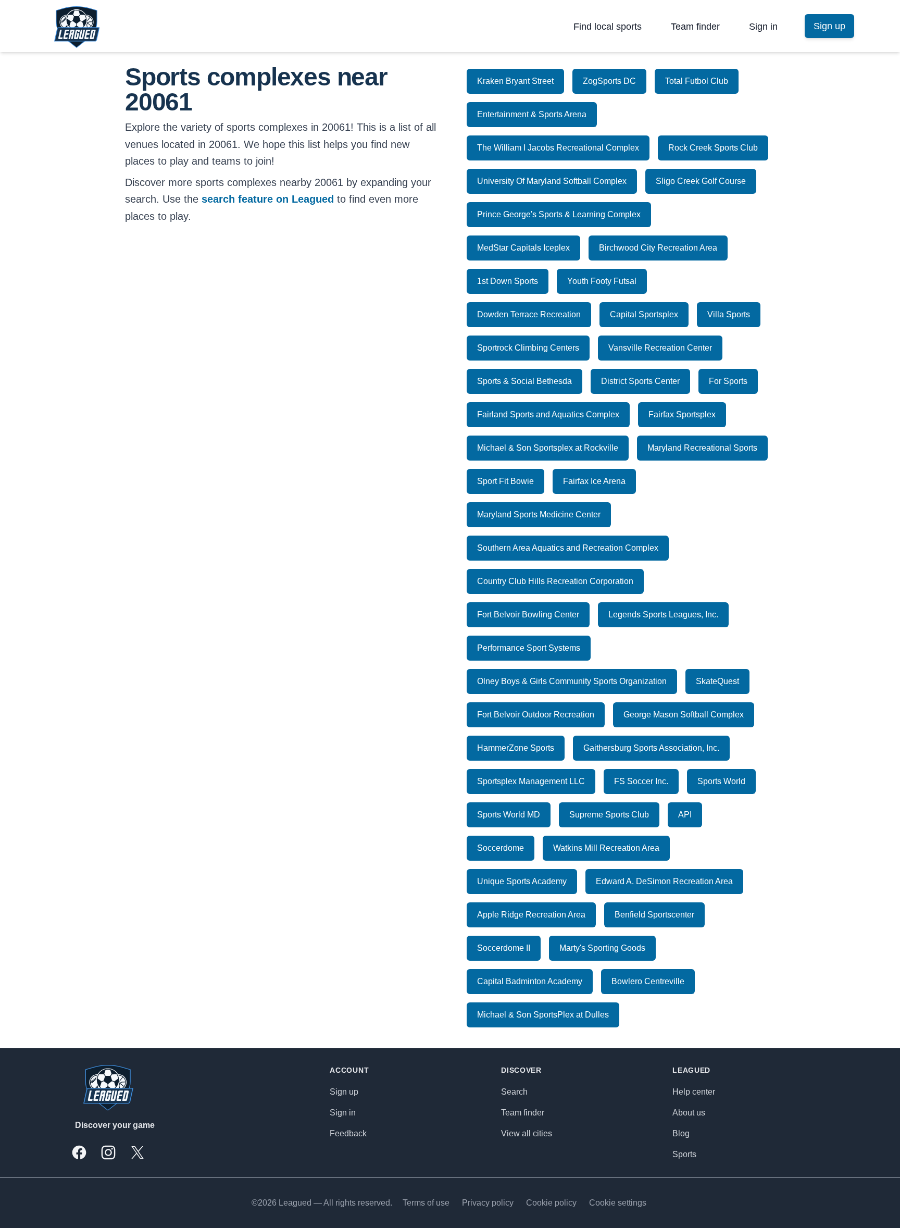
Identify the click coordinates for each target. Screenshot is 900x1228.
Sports (684, 1154)
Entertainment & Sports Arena (531, 114)
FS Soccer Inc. (641, 781)
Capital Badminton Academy (529, 981)
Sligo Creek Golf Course (701, 181)
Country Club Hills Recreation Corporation (555, 581)
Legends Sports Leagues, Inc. (663, 614)
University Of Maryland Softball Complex (552, 181)
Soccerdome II (503, 948)
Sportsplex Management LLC (531, 781)
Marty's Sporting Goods (602, 948)
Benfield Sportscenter (654, 914)
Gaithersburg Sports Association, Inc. (651, 747)
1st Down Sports (507, 281)
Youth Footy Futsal (601, 281)
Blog (681, 1133)
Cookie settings (617, 1202)
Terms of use (426, 1202)
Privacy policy (488, 1202)
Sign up (344, 1091)
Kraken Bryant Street (515, 81)
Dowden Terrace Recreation (529, 314)
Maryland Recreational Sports (702, 447)
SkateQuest (717, 681)
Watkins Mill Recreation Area (606, 848)
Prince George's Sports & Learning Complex (559, 214)
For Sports (728, 381)
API (685, 814)
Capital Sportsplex (644, 314)
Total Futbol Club (696, 81)
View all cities (526, 1133)
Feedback (348, 1133)
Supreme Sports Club (609, 814)
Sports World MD (508, 814)
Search (514, 1091)
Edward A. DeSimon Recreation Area (664, 881)
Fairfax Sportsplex (682, 414)
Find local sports (607, 26)
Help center (693, 1091)
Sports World (721, 781)
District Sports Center (640, 381)
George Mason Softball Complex (683, 714)
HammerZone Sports (515, 747)
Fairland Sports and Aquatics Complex (548, 414)
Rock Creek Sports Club (713, 147)
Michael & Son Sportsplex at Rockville (547, 447)
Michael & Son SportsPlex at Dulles (543, 1014)
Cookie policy (551, 1202)
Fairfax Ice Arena (594, 481)
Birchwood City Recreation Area (658, 247)
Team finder (695, 26)
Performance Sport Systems (528, 647)
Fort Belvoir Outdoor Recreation (535, 714)
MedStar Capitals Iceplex (523, 247)
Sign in (763, 26)
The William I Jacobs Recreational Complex (558, 147)
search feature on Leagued (268, 199)
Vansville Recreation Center (660, 347)
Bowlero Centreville (647, 981)
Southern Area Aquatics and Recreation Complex (567, 547)
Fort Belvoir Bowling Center (528, 614)
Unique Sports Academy (522, 881)
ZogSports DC (609, 81)
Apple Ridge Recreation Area (531, 914)
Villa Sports (728, 314)
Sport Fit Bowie (505, 481)
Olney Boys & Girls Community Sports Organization (572, 681)
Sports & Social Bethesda (524, 381)
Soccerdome (500, 848)
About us (688, 1112)
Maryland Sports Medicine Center (539, 514)
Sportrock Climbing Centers (528, 347)
